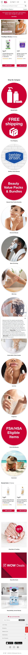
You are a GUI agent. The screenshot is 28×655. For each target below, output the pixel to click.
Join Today (4, 624)
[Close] (25, 318)
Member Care (5, 631)
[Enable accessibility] (26, 624)
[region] (14, 327)
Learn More (14, 16)
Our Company (5, 638)
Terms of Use (5, 335)
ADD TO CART (8, 65)
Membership (5, 634)
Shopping (4, 628)
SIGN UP (21, 620)
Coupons (25, 9)
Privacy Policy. (13, 330)
